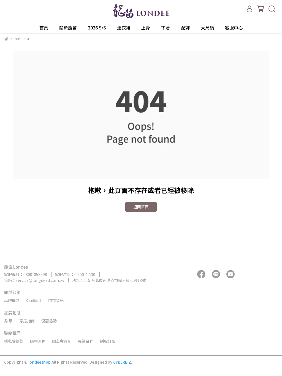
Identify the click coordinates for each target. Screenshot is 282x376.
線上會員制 (61, 341)
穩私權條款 (13, 341)
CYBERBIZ (122, 362)
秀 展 (8, 320)
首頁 (43, 27)
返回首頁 (141, 206)
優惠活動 (49, 320)
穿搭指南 (27, 320)
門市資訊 (56, 300)
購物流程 (37, 341)
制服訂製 (107, 341)
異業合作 (85, 341)
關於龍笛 (68, 27)
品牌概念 (12, 300)
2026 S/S (97, 27)
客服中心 (234, 27)
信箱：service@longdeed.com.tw (34, 280)
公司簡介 (34, 300)
